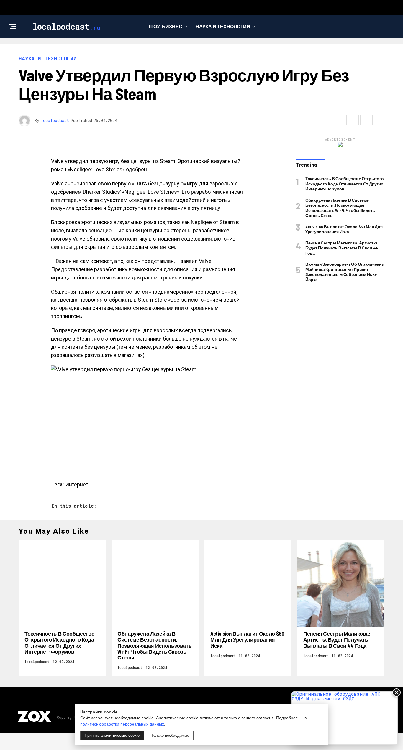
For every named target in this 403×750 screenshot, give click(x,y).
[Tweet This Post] (353, 120)
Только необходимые (170, 735)
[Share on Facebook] (341, 120)
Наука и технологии (223, 26)
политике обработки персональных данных (122, 724)
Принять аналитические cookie (112, 735)
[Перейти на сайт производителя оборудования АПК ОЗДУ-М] (344, 718)
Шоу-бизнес (165, 26)
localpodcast (55, 120)
